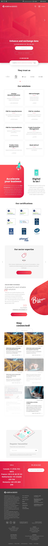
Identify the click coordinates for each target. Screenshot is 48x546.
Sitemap (30, 543)
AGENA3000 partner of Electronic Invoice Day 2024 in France (13, 404)
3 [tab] (24, 58)
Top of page (36, 543)
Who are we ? (25, 499)
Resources (24, 503)
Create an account (28, 1)
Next (45, 20)
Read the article (16, 382)
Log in (35, 1)
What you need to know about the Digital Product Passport (33, 375)
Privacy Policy (17, 543)
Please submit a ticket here (37, 522)
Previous (3, 20)
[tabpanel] (24, 33)
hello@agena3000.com (24, 522)
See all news (25, 330)
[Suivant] (45, 262)
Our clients (25, 497)
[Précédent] (2, 262)
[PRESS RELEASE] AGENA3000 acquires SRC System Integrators (13, 376)
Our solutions (25, 495)
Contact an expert (24, 272)
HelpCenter (25, 505)
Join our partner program (38, 502)
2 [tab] (22, 58)
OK (36, 450)
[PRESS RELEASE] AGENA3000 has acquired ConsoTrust (33, 349)
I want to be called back (36, 470)
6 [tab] (28, 81)
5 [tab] (27, 58)
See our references (18, 314)
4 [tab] (25, 58)
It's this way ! (36, 496)
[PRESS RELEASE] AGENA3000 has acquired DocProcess (13, 349)
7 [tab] (30, 81)
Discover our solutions (24, 52)
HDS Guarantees (24, 543)
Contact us (24, 48)
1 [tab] (20, 58)
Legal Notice (10, 543)
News (23, 501)
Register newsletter (37, 505)
